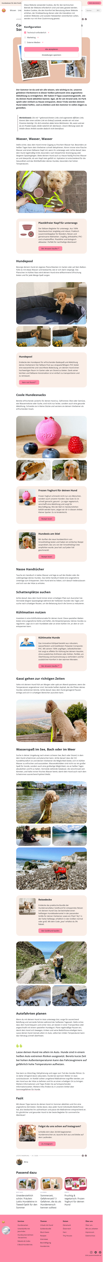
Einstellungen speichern (51, 55)
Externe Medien (33, 42)
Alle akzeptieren (51, 49)
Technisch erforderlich (36, 32)
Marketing (31, 37)
